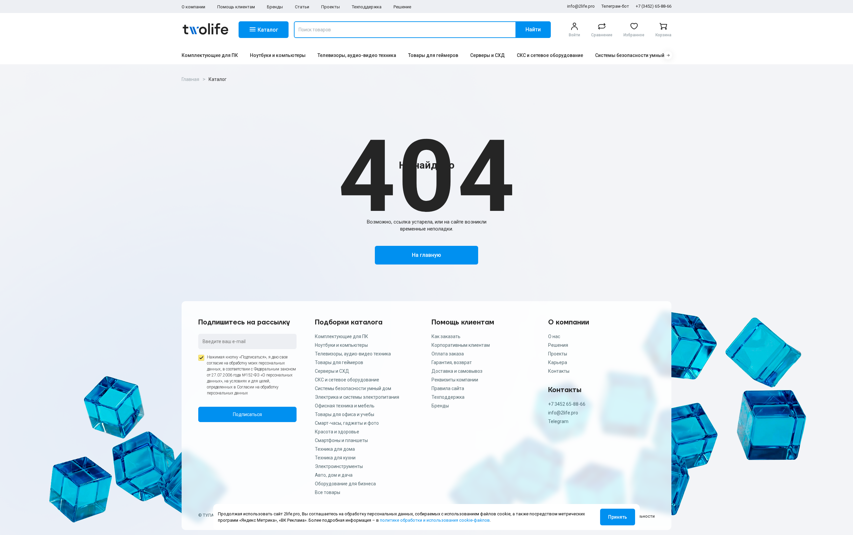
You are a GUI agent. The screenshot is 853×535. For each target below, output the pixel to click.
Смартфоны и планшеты (341, 440)
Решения (558, 345)
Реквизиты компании (454, 379)
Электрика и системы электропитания (357, 397)
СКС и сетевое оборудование (550, 55)
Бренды (275, 6)
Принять (617, 517)
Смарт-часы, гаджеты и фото (347, 423)
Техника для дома (335, 449)
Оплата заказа (447, 353)
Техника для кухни (335, 457)
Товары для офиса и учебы (344, 414)
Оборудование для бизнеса (345, 483)
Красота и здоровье (337, 431)
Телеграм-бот (615, 6)
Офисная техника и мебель (345, 405)
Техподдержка (367, 6)
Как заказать (445, 336)
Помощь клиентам (236, 6)
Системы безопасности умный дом (635, 55)
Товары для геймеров (433, 55)
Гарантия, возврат (451, 362)
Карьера (557, 362)
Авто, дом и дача (334, 475)
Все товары (327, 492)
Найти (533, 29)
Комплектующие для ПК (210, 55)
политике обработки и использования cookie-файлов (435, 520)
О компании (193, 6)
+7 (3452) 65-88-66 (653, 6)
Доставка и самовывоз (456, 371)
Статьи (302, 6)
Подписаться (247, 414)
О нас (554, 336)
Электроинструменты (339, 466)
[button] (668, 55)
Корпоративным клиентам (460, 345)
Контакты (558, 371)
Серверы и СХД (487, 55)
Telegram (558, 421)
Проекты (330, 6)
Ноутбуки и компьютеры (278, 55)
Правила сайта (447, 388)
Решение (402, 6)
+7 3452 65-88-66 (566, 404)
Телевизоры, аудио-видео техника (357, 55)
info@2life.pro (581, 6)
